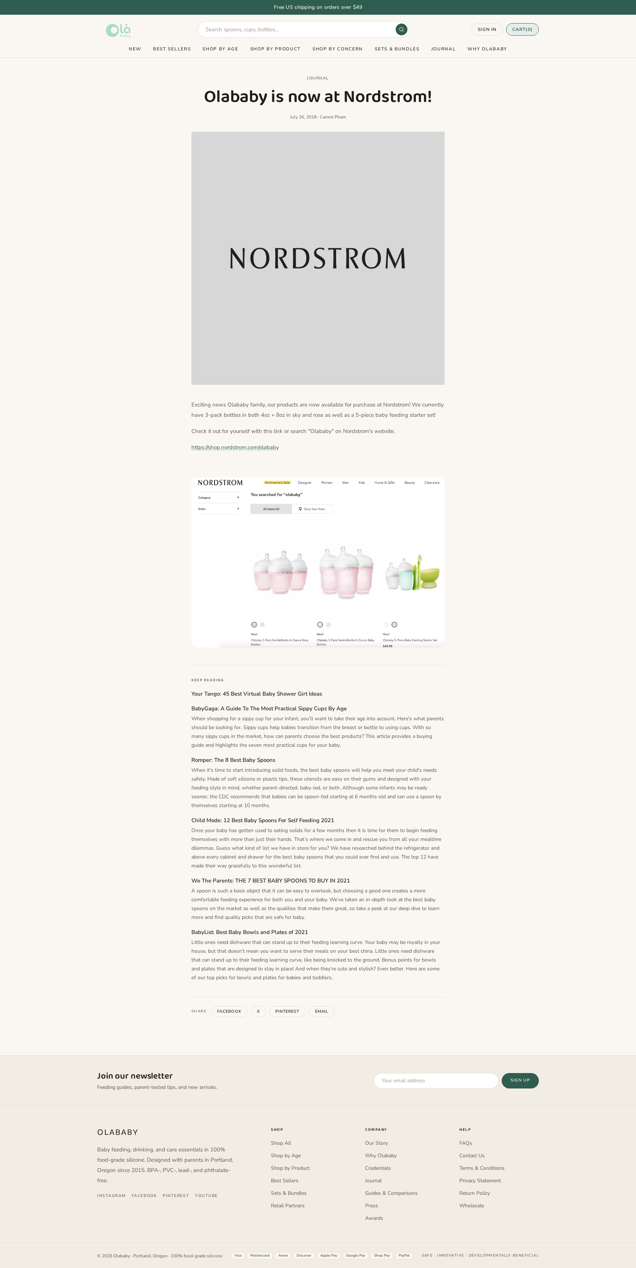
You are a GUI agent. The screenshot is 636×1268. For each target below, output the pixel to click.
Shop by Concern (337, 49)
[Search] (401, 29)
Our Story (376, 1143)
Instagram (111, 1195)
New (135, 49)
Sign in (487, 29)
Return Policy (474, 1193)
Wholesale (471, 1205)
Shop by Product (275, 49)
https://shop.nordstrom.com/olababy (235, 447)
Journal (443, 49)
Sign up (520, 1080)
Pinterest (287, 1011)
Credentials (378, 1168)
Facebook (229, 1011)
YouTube (206, 1195)
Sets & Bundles (397, 49)
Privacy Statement (480, 1180)
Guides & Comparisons (391, 1193)
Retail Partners (288, 1205)
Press (371, 1205)
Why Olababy (487, 49)
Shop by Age (220, 49)
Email (321, 1011)
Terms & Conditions (482, 1168)
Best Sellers (172, 49)
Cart (522, 29)
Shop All (281, 1143)
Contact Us (472, 1155)
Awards (374, 1218)
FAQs (465, 1143)
